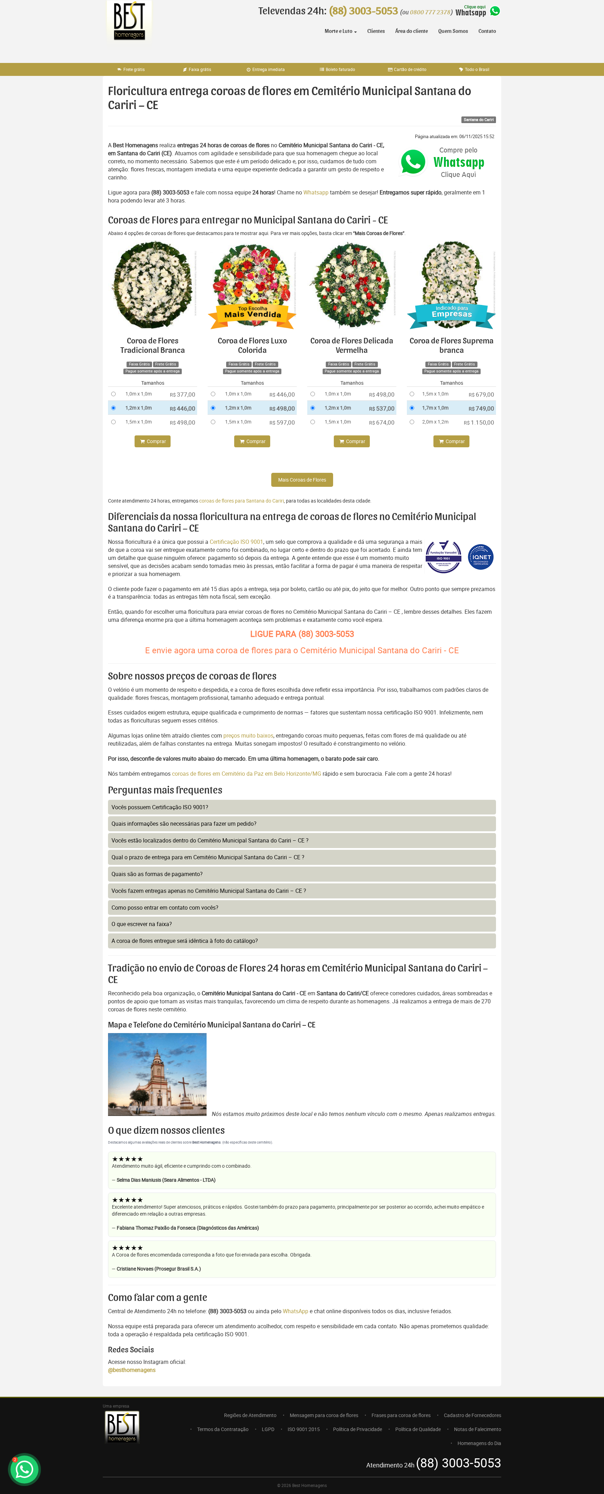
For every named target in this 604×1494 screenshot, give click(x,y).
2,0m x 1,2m (435, 421)
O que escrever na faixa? (142, 924)
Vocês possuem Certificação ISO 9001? (160, 807)
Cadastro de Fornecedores (472, 1415)
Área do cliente (411, 31)
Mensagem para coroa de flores (324, 1415)
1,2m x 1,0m (138, 407)
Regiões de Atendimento (250, 1415)
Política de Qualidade (418, 1429)
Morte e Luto (339, 31)
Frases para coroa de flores (401, 1415)
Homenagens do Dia (479, 1443)
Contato (487, 31)
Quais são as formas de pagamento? (157, 874)
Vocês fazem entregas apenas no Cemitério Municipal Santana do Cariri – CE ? (209, 891)
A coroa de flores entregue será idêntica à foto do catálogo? (185, 941)
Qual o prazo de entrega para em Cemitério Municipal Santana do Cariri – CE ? (208, 857)
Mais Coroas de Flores (302, 479)
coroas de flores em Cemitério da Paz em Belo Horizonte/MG (247, 773)
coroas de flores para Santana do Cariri (241, 500)
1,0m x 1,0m (138, 393)
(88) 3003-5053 (363, 11)
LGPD (268, 1429)
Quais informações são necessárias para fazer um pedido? (184, 823)
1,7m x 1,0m (435, 407)
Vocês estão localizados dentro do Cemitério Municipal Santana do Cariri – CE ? (210, 840)
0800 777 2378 (430, 12)
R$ (182, 394)
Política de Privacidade (357, 1429)
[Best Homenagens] (129, 28)
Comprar (156, 441)
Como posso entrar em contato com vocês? (165, 907)
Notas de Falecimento (477, 1429)
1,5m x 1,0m (138, 421)
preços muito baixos (248, 735)
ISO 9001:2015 (304, 1429)
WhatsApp (295, 1311)
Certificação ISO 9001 (236, 542)
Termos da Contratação (223, 1429)
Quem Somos (453, 31)
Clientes (376, 31)
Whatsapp (316, 192)
